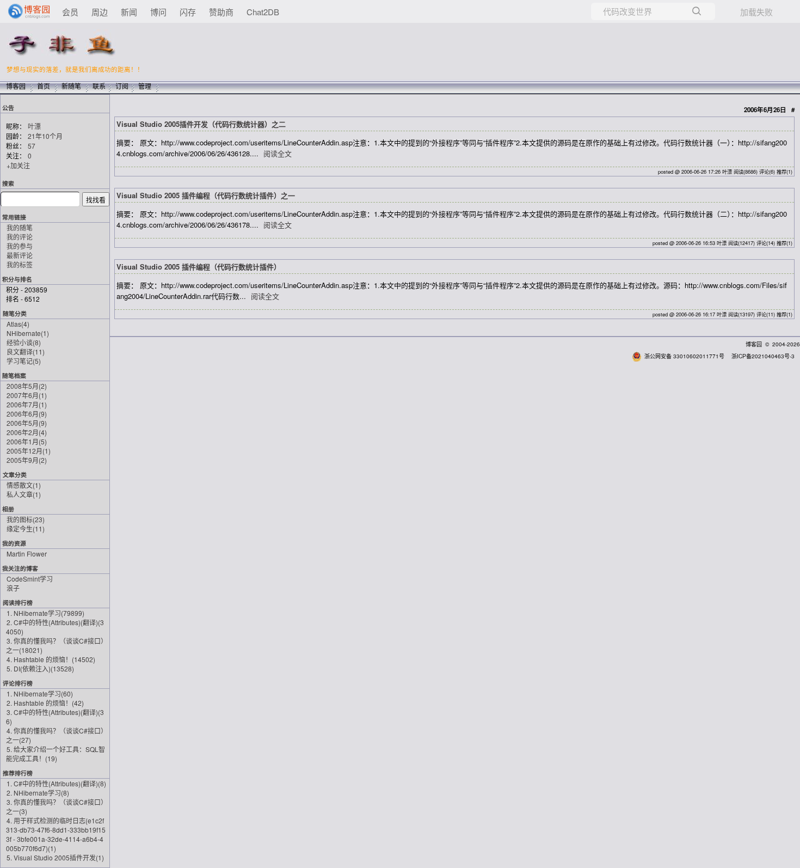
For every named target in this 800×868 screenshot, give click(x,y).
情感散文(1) (24, 485)
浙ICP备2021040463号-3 (763, 356)
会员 (70, 11)
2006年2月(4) (27, 432)
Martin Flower (27, 553)
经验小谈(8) (24, 342)
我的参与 (20, 245)
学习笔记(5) (24, 360)
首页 (43, 85)
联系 (99, 85)
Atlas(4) (18, 323)
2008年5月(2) (27, 385)
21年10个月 (45, 135)
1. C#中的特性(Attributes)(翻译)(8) (56, 783)
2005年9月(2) (27, 459)
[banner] (24, 11)
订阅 (121, 85)
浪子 (13, 587)
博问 (158, 11)
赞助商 (221, 11)
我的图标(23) (26, 519)
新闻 (129, 11)
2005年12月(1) (29, 450)
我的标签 (20, 264)
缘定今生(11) (26, 528)
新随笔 (71, 85)
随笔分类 (15, 313)
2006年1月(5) (27, 441)
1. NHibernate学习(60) (40, 693)
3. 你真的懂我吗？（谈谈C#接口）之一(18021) (55, 645)
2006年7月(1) (27, 404)
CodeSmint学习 (30, 578)
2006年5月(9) (27, 422)
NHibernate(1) (28, 333)
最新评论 (20, 255)
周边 (99, 11)
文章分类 (15, 474)
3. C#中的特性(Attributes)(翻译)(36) (55, 716)
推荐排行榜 (18, 773)
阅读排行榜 (18, 602)
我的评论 (20, 236)
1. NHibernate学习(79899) (45, 613)
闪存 (188, 11)
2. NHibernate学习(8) (38, 792)
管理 (144, 85)
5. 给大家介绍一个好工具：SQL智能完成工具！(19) (55, 753)
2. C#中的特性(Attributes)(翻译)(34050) (55, 627)
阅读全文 (277, 153)
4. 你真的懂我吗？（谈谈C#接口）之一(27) (55, 735)
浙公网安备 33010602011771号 (684, 356)
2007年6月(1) (27, 395)
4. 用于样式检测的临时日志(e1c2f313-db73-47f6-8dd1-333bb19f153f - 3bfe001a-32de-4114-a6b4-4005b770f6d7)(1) (56, 834)
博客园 (16, 85)
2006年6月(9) (27, 413)
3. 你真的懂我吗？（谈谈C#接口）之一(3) (55, 806)
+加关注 (18, 165)
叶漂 (34, 126)
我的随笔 (20, 227)
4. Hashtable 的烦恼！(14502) (51, 659)
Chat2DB (263, 11)
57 (31, 145)
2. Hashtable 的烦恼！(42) (45, 702)
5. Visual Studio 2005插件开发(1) (55, 857)
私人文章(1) (24, 494)
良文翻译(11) (26, 351)
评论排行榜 (18, 683)
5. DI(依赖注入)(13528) (40, 668)
